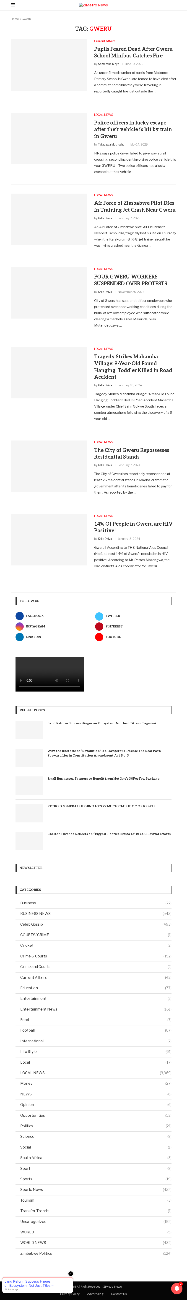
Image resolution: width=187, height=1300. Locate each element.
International (95, 1041)
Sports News (95, 1189)
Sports (95, 1179)
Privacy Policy (70, 1294)
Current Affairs (95, 977)
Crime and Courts (95, 967)
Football (95, 1030)
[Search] (174, 5)
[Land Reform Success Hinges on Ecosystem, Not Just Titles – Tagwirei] (29, 730)
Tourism (95, 1200)
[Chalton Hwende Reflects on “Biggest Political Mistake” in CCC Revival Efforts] (29, 841)
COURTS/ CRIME (95, 935)
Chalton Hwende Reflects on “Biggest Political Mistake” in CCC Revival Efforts (109, 834)
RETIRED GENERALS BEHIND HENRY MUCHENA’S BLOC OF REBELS (101, 806)
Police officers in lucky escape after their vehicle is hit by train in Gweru (133, 129)
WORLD (95, 1232)
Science (95, 1136)
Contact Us (119, 1294)
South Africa (95, 1158)
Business (95, 903)
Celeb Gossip (95, 924)
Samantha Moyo (108, 64)
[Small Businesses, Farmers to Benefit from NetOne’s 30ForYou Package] (29, 785)
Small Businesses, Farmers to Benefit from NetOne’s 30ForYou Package (103, 779)
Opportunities (95, 1115)
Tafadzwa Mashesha (111, 144)
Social (95, 1147)
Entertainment (95, 998)
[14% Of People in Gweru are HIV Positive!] (49, 539)
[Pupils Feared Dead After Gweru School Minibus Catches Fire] (49, 65)
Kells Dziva (105, 218)
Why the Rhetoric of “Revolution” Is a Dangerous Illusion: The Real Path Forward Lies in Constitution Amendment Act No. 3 (104, 753)
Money (95, 1083)
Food (95, 1020)
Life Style (95, 1051)
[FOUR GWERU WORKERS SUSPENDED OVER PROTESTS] (49, 293)
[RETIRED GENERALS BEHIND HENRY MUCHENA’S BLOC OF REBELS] (29, 813)
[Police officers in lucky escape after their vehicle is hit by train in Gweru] (49, 138)
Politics (95, 1126)
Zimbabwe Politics (95, 1253)
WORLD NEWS (95, 1243)
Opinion (95, 1105)
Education (95, 988)
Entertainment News (95, 1009)
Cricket (95, 945)
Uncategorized (95, 1221)
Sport (95, 1168)
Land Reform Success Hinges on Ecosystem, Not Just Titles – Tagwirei (101, 723)
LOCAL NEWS (95, 1073)
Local (95, 1062)
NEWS (95, 1094)
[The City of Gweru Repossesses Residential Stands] (49, 466)
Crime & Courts (95, 956)
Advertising (95, 1294)
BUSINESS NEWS (95, 913)
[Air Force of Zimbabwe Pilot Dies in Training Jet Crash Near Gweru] (49, 219)
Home (15, 19)
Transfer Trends (95, 1211)
